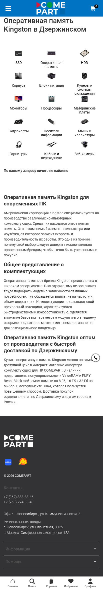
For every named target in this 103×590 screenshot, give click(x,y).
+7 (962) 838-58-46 (19, 497)
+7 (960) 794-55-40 (19, 502)
